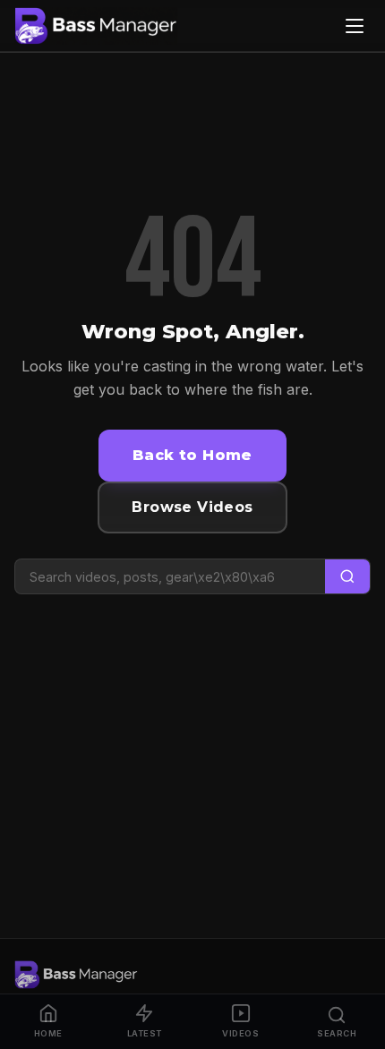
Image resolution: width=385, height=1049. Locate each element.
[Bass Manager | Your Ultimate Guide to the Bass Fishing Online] (95, 26)
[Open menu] (354, 26)
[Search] (347, 576)
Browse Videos (192, 507)
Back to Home (192, 455)
